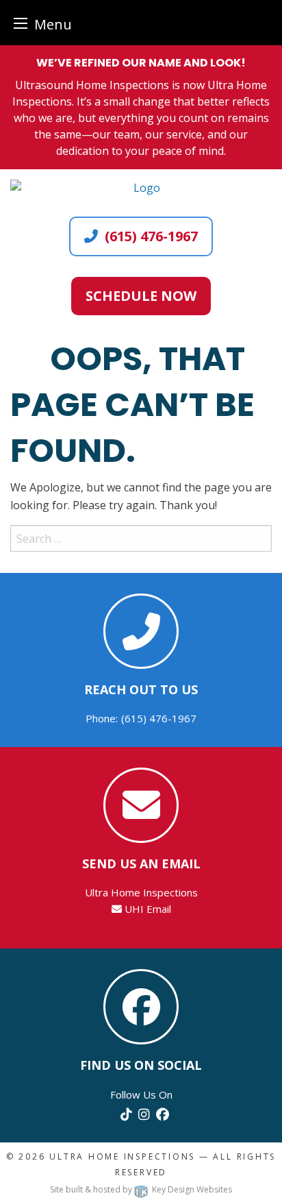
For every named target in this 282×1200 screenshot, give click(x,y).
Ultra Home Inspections (122, 1156)
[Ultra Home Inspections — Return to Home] (141, 188)
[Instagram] (143, 1114)
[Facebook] (162, 1114)
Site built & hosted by (141, 1189)
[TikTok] (125, 1114)
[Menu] (20, 23)
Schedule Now (141, 295)
